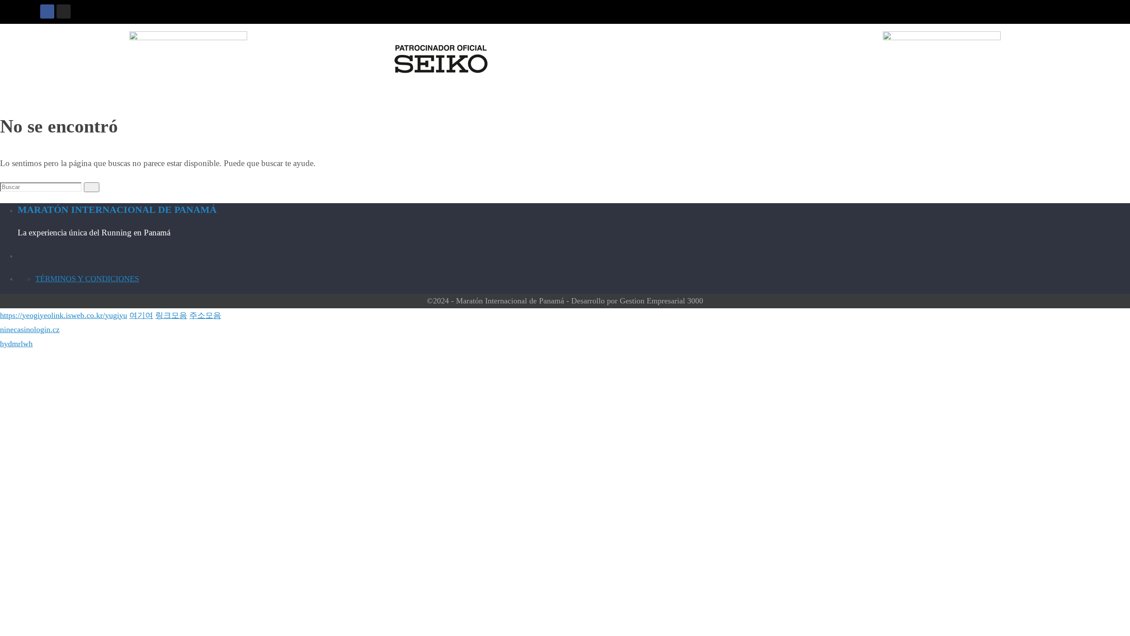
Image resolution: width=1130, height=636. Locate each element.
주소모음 (205, 315)
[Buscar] (91, 187)
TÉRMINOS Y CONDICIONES (87, 278)
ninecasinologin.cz (30, 329)
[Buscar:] (42, 186)
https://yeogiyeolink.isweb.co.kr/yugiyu (63, 315)
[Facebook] (47, 11)
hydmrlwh (16, 343)
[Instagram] (63, 11)
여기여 (141, 315)
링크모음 (171, 315)
